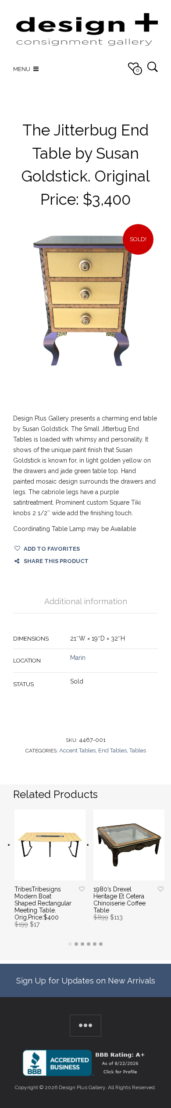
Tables (137, 750)
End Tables (112, 750)
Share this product (56, 561)
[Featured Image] (85, 300)
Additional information (85, 601)
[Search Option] (152, 66)
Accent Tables (77, 750)
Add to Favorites (52, 548)
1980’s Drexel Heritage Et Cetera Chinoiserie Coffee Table (119, 900)
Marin (78, 657)
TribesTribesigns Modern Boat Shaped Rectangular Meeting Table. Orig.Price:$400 (42, 903)
